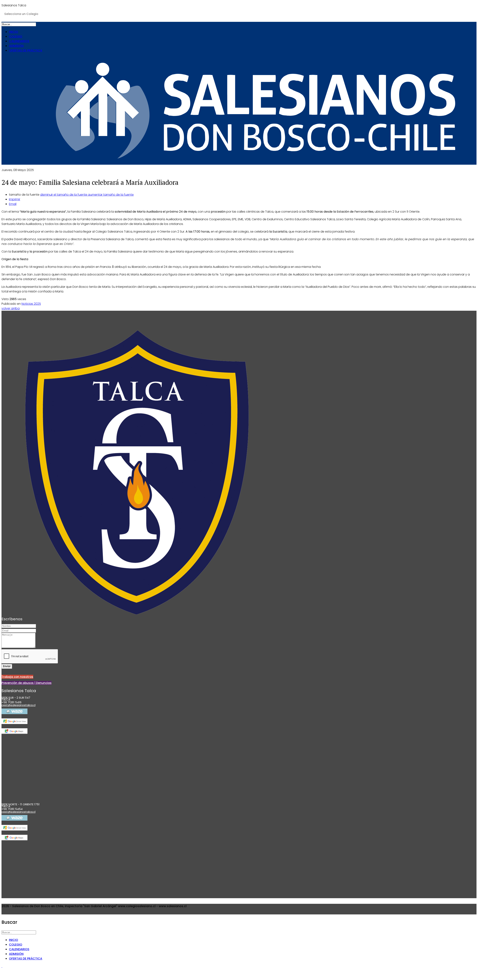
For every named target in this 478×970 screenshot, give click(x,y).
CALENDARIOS (19, 41)
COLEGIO (15, 36)
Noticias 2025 (31, 304)
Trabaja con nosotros (17, 677)
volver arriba (10, 308)
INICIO (13, 32)
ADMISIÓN (16, 46)
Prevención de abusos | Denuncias (26, 683)
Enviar (7, 666)
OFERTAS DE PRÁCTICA (25, 50)
